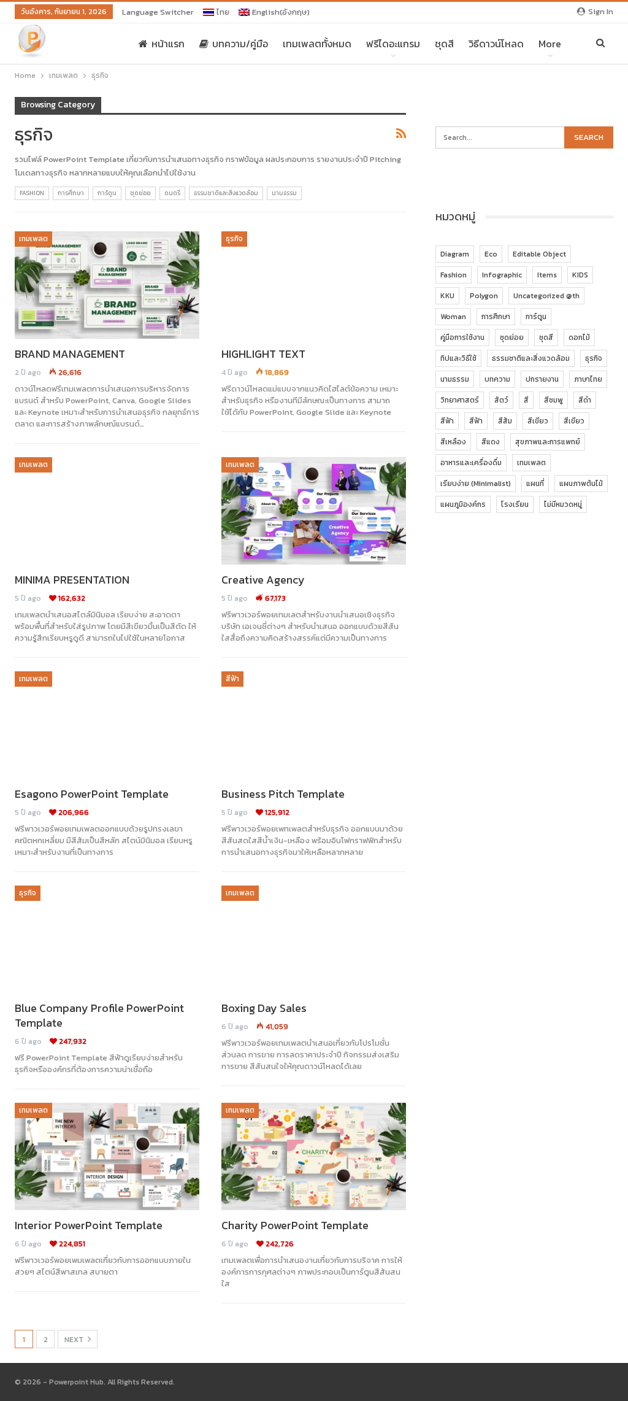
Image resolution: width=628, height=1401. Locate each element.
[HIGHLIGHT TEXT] (313, 285)
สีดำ (584, 400)
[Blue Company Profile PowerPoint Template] (107, 939)
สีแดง (490, 441)
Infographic (502, 274)
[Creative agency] (313, 511)
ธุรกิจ (234, 238)
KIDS (580, 274)
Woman (453, 316)
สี (526, 400)
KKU (447, 295)
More (549, 43)
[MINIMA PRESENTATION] (107, 511)
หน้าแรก (168, 43)
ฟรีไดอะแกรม (393, 43)
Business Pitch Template (283, 793)
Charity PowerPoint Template (295, 1225)
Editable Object (539, 254)
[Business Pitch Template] (313, 725)
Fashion (32, 193)
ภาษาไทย (588, 379)
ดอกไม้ (579, 337)
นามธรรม (284, 193)
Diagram (454, 254)
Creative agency (263, 579)
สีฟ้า (232, 678)
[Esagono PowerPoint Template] (107, 725)
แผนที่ (535, 483)
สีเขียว (537, 420)
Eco (490, 254)
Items (547, 274)
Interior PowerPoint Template (89, 1225)
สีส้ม (505, 420)
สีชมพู (553, 400)
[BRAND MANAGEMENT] (107, 285)
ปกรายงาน (542, 379)
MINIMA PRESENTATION (72, 579)
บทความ (497, 379)
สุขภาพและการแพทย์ (547, 441)
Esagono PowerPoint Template (92, 793)
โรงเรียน (515, 504)
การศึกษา (71, 193)
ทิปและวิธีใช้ (458, 358)
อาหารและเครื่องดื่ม (471, 462)
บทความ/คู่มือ (240, 43)
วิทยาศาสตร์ (459, 400)
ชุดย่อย (140, 193)
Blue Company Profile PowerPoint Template (99, 1015)
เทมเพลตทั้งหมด (317, 43)
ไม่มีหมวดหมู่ (563, 504)
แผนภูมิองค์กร (463, 504)
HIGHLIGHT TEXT (263, 353)
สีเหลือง (453, 441)
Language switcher (158, 12)
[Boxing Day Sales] (313, 939)
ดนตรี (172, 193)
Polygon (484, 295)
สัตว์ (501, 400)
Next (74, 1339)
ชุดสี (444, 43)
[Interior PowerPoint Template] (107, 1156)
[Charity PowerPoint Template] (313, 1156)
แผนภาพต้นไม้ (581, 483)
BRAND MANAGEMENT (70, 353)
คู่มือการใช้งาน (462, 337)
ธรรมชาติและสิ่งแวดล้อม (226, 193)
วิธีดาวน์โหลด (496, 43)
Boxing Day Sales (264, 1008)
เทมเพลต (33, 238)
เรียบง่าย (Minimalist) (475, 483)
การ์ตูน (107, 193)
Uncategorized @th (546, 295)
